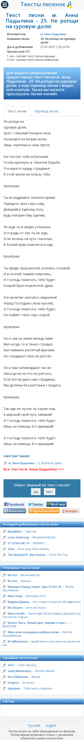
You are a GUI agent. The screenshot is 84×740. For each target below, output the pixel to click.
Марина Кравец (18, 602)
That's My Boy (27, 665)
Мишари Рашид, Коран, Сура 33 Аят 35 (35, 587)
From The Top (58, 555)
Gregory (13, 683)
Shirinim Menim (45, 671)
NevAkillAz (15, 532)
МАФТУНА (10, 626)
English (51, 725)
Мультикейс (16, 613)
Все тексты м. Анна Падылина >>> (34, 469)
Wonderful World (43, 537)
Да (35, 491)
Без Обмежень (18, 677)
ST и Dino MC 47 (18, 543)
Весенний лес (30, 575)
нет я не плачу (35, 608)
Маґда (36, 677)
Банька (26, 581)
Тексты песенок (44, 4)
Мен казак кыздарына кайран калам (33, 632)
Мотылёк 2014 (36, 596)
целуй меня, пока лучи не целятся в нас (41, 643)
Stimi (11, 549)
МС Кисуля (15, 608)
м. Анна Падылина (53, 34)
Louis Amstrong (18, 537)
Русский (34, 725)
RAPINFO (39, 543)
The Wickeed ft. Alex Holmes (27, 555)
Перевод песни (46, 111)
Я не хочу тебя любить (33, 549)
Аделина (14, 688)
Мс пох (12, 575)
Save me (30, 532)
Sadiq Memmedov (19, 671)
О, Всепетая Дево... (51, 463)
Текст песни (16, 111)
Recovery (28, 683)
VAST (11, 665)
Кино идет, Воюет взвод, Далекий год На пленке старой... (41, 615)
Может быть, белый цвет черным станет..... (39, 623)
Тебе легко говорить (38, 688)
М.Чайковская (18, 641)
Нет (49, 491)
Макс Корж (15, 596)
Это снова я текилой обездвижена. (57, 602)
